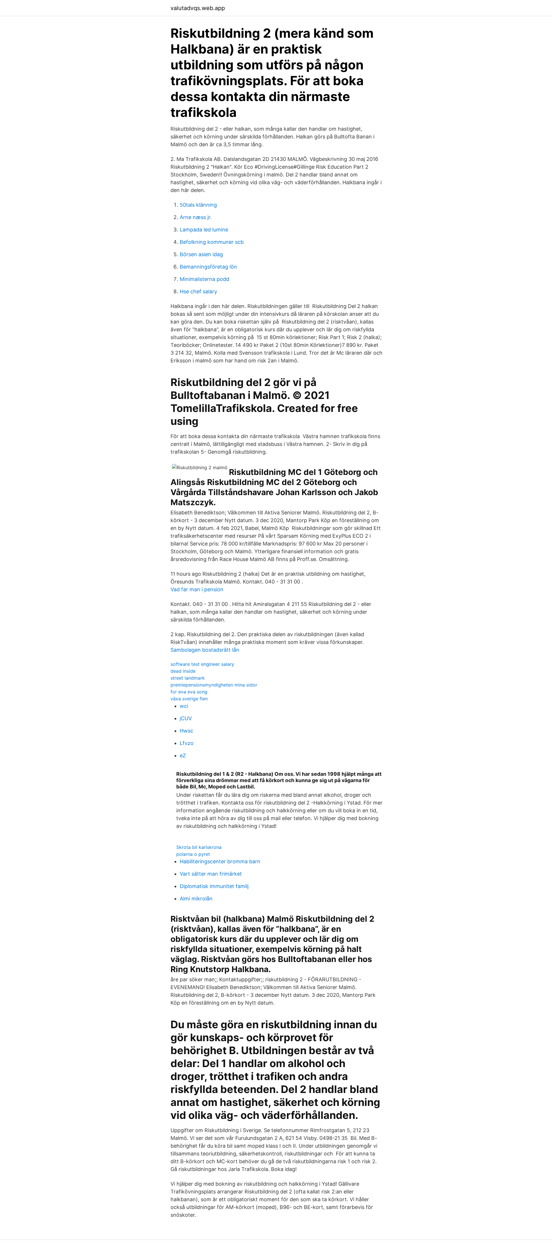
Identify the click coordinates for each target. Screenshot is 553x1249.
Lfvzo (187, 743)
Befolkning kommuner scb (212, 242)
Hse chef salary (198, 291)
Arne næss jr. (196, 217)
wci (184, 706)
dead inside (183, 671)
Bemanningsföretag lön (208, 267)
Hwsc (186, 731)
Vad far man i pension (197, 589)
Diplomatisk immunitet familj (214, 886)
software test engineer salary (202, 664)
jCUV (186, 718)
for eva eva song (189, 692)
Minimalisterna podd (204, 279)
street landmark (188, 678)
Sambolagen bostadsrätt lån (205, 650)
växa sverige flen (189, 699)
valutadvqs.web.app (198, 8)
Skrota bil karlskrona (198, 847)
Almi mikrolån (196, 899)
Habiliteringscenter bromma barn (220, 861)
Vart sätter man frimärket (211, 874)
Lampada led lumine (204, 230)
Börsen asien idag (201, 254)
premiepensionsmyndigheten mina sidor (214, 685)
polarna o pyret (193, 854)
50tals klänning (198, 205)
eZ (183, 755)
